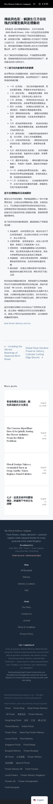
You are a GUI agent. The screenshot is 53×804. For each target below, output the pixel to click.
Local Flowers (11, 775)
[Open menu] (34, 4)
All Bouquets (26, 570)
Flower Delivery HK (13, 769)
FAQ (26, 590)
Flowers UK (10, 781)
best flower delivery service (17, 323)
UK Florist (10, 714)
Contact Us (26, 614)
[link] (43, 4)
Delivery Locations (26, 584)
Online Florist (27, 726)
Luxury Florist (11, 739)
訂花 (33, 720)
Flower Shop (11, 732)
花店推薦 (9, 763)
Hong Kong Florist (13, 720)
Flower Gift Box (35, 757)
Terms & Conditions (26, 627)
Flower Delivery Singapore (33, 775)
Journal (26, 620)
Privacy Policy (26, 634)
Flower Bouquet (31, 751)
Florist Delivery (12, 726)
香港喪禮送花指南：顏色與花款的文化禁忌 (18, 403)
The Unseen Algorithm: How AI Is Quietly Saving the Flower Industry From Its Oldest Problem (20, 435)
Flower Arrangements (28, 781)
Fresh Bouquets (12, 787)
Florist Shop (19, 708)
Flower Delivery (36, 714)
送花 (26, 720)
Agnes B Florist (23, 763)
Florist (8, 708)
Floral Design (29, 745)
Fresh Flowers (31, 769)
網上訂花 (42, 720)
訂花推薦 (21, 757)
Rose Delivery (26, 739)
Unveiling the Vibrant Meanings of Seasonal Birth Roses (13, 353)
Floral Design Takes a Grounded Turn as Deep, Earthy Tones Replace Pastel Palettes (19, 469)
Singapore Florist (12, 745)
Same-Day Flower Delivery (32, 732)
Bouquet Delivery (13, 751)
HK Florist (9, 757)
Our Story (26, 607)
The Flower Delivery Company (17, 4)
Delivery (26, 577)
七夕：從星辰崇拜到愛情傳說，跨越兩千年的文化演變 (20, 500)
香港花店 (22, 714)
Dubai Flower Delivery (37, 708)
